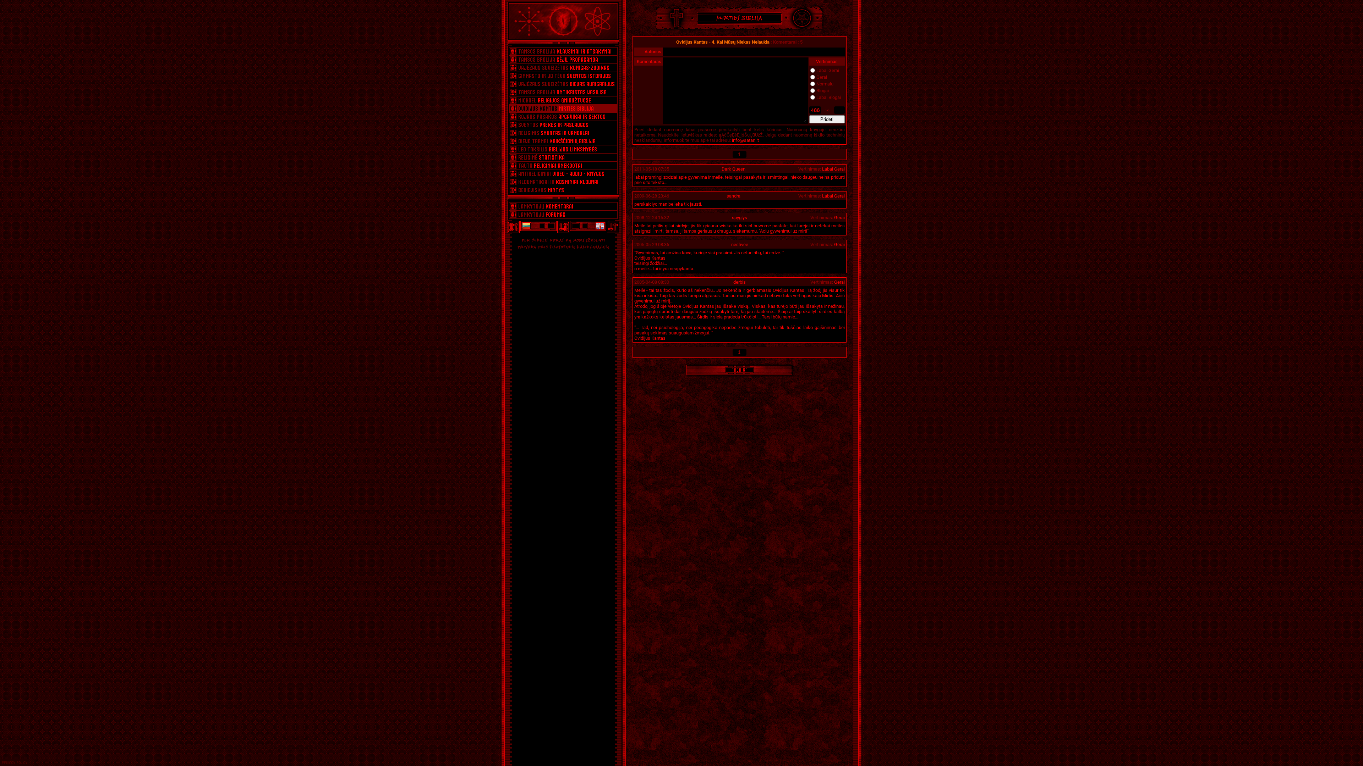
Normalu (824, 84)
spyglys (739, 217)
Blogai (822, 90)
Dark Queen (733, 169)
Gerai (821, 77)
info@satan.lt (745, 140)
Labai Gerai (827, 70)
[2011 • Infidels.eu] (600, 226)
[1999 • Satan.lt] (526, 226)
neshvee (739, 244)
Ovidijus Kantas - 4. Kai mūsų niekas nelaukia (723, 42)
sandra (733, 196)
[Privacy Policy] (14, 762)
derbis (739, 282)
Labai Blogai (828, 97)
